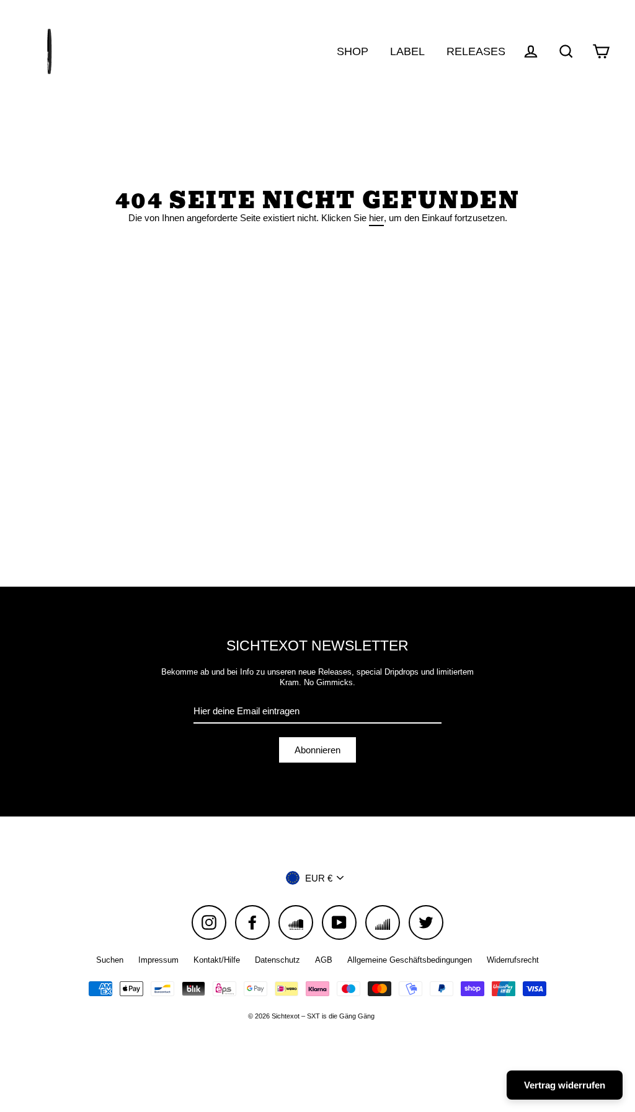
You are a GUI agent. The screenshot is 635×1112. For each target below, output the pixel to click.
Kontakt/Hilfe (216, 960)
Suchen (109, 960)
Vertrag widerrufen (564, 1085)
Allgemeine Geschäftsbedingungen (409, 960)
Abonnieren (317, 750)
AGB (323, 960)
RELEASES (475, 51)
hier (376, 217)
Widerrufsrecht (513, 960)
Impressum (158, 960)
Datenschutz (277, 960)
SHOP (352, 51)
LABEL (407, 51)
